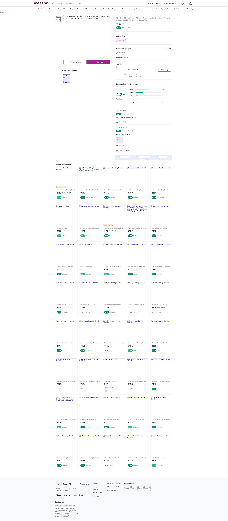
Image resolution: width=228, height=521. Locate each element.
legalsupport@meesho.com (71, 515)
